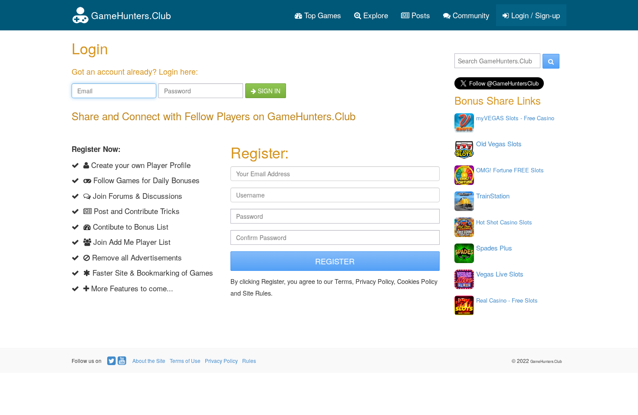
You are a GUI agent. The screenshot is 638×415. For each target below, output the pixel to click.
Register (335, 261)
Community (470, 15)
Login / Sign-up (534, 15)
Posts (419, 15)
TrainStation (493, 195)
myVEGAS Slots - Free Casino (515, 118)
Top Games (321, 15)
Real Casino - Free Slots (507, 300)
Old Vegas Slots (499, 143)
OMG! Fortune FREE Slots (510, 170)
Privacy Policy (221, 360)
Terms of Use (185, 360)
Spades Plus (494, 247)
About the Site (148, 360)
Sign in (268, 90)
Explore (374, 15)
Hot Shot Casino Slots (504, 222)
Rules (249, 360)
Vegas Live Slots (499, 273)
